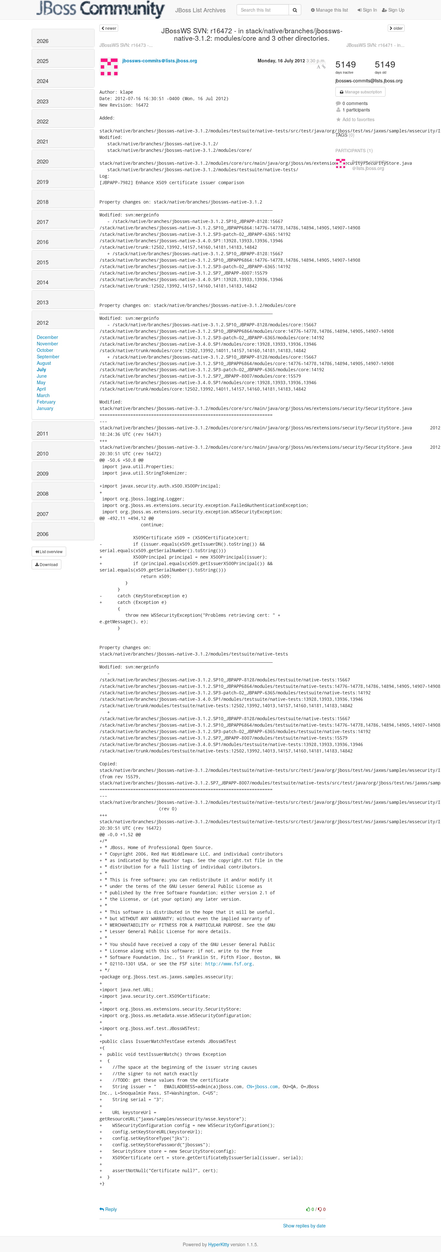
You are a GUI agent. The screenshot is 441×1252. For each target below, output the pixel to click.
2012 (42, 322)
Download (48, 564)
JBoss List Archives (200, 9)
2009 (42, 473)
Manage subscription (363, 91)
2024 (42, 81)
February (46, 401)
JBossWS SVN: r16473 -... (126, 45)
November (47, 343)
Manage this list (331, 9)
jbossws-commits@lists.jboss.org (369, 80)
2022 (42, 121)
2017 (42, 222)
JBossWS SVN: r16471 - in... (375, 45)
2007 (42, 514)
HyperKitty (218, 1244)
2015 (42, 262)
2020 (42, 161)
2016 (42, 242)
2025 (42, 61)
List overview (51, 551)
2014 (42, 282)
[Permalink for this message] (324, 66)
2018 (42, 201)
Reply (110, 1209)
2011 (42, 433)
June (42, 376)
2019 (42, 181)
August (44, 363)
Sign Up (396, 9)
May (41, 382)
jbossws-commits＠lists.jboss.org (159, 60)
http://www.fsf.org (228, 964)
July (41, 369)
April (41, 388)
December (47, 337)
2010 (42, 453)
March (43, 395)
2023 (42, 101)
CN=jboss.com (262, 1086)
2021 (42, 141)
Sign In (369, 9)
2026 (42, 41)
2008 (42, 493)
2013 (42, 302)
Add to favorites (358, 119)
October (45, 350)
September (48, 356)
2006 (42, 534)
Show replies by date (304, 1225)
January (45, 408)
